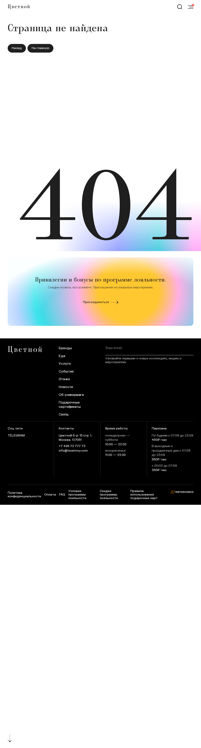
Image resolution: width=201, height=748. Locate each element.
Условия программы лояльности (77, 495)
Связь (64, 414)
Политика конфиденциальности (24, 494)
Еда (62, 356)
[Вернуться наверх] (9, 738)
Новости (66, 387)
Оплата (50, 494)
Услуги (64, 363)
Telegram (16, 435)
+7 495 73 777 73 (72, 446)
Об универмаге (71, 395)
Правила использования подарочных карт (144, 495)
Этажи (64, 379)
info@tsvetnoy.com (73, 450)
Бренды (65, 348)
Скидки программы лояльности (109, 495)
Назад (17, 48)
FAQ (62, 494)
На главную (40, 48)
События (66, 371)
